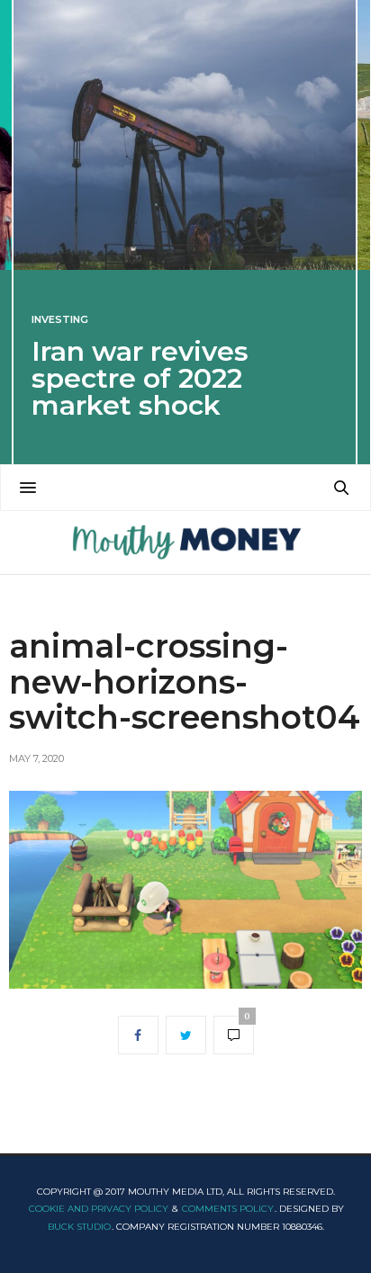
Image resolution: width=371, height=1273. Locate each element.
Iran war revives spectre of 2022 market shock (140, 378)
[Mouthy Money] (185, 542)
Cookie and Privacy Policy (98, 1209)
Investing (60, 320)
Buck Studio (79, 1227)
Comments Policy (228, 1209)
